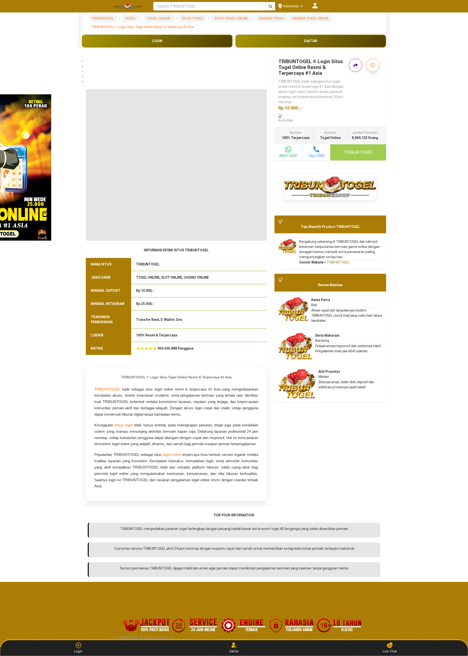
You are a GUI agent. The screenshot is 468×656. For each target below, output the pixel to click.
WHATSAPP (288, 156)
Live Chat (390, 651)
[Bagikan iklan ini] (355, 65)
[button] (176, 61)
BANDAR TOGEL (271, 18)
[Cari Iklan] (270, 6)
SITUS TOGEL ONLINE (231, 18)
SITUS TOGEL (192, 18)
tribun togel (123, 425)
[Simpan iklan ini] (373, 65)
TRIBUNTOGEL (103, 18)
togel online (172, 454)
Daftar (234, 651)
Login (78, 651)
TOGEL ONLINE (159, 18)
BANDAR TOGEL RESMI (310, 18)
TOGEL (130, 18)
